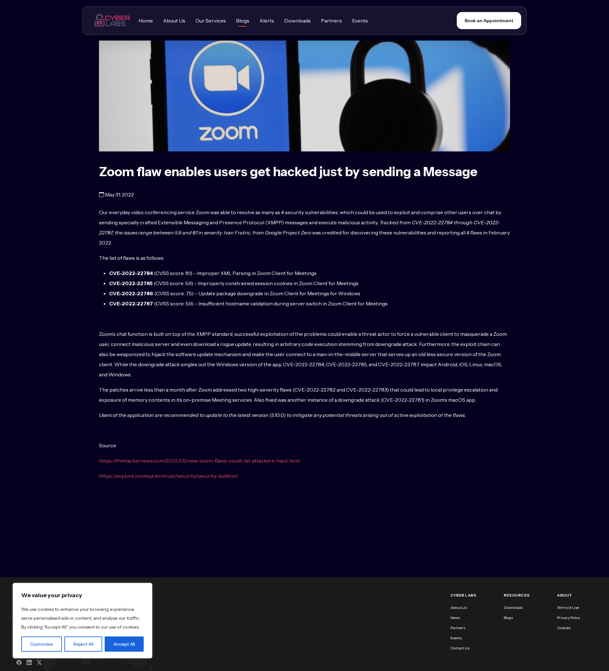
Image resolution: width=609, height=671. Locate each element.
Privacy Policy (568, 617)
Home (146, 20)
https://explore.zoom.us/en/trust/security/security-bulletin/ (168, 476)
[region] (82, 620)
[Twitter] (39, 662)
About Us (174, 20)
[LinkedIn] (29, 662)
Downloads (297, 20)
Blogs (242, 20)
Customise (41, 644)
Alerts (266, 20)
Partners (331, 20)
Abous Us (458, 607)
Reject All (83, 644)
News (455, 617)
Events (360, 20)
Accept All (124, 644)
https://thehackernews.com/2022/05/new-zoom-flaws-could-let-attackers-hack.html (199, 460)
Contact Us (459, 648)
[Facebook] (19, 662)
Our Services (210, 20)
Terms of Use (568, 607)
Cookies (564, 627)
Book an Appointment (489, 20)
